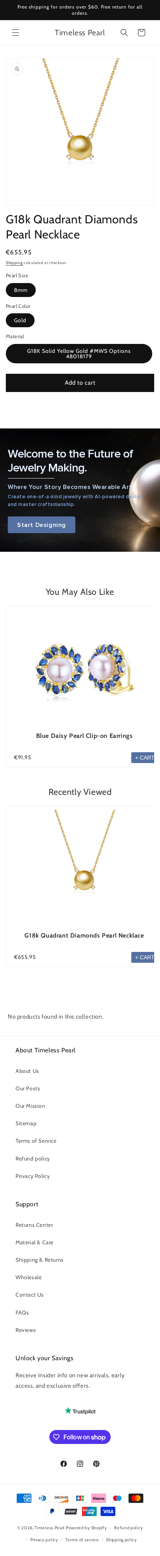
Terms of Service (36, 1140)
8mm (21, 290)
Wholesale (29, 1277)
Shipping (14, 262)
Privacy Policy (33, 1176)
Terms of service (82, 1539)
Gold (20, 320)
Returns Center (34, 1224)
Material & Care (35, 1242)
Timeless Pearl (50, 1527)
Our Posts (28, 1088)
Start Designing (41, 524)
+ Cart (145, 758)
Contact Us (30, 1294)
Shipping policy (121, 1539)
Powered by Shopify (86, 1527)
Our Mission (30, 1105)
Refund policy (33, 1158)
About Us (27, 1070)
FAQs (22, 1312)
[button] (15, 32)
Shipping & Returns (40, 1259)
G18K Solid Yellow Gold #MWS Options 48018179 (79, 353)
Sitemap (26, 1123)
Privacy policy (44, 1539)
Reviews (26, 1329)
